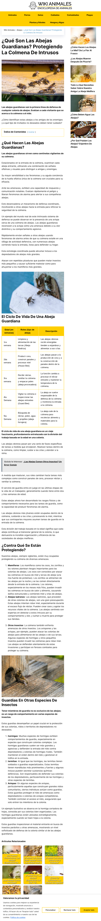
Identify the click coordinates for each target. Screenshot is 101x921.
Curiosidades (73, 15)
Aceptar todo (89, 910)
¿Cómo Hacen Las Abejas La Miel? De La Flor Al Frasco (83, 50)
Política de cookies (17, 917)
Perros (27, 15)
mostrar (31, 132)
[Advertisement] (83, 230)
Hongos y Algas (57, 22)
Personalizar (51, 910)
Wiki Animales (9, 30)
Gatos (40, 15)
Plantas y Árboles (37, 22)
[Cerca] (98, 896)
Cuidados (55, 15)
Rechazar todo (70, 910)
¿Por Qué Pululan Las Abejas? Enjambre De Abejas (81, 143)
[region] (50, 907)
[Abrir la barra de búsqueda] (70, 22)
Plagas (90, 15)
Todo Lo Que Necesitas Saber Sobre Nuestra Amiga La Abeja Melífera (83, 88)
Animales (12, 15)
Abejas (19, 30)
